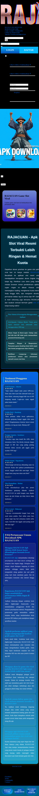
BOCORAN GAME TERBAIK (32, 790)
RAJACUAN (17, 766)
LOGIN (10, 50)
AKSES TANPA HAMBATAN (15, 34)
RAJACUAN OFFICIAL (13, 27)
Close (3, 184)
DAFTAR (29, 50)
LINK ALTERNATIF (12, 33)
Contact (7, 782)
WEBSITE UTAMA (7, 791)
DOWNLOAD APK (11, 29)
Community (9, 780)
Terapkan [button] (17, 92)
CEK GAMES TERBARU (14, 31)
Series (7, 778)
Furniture (10, 56)
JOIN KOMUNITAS (19, 791)
